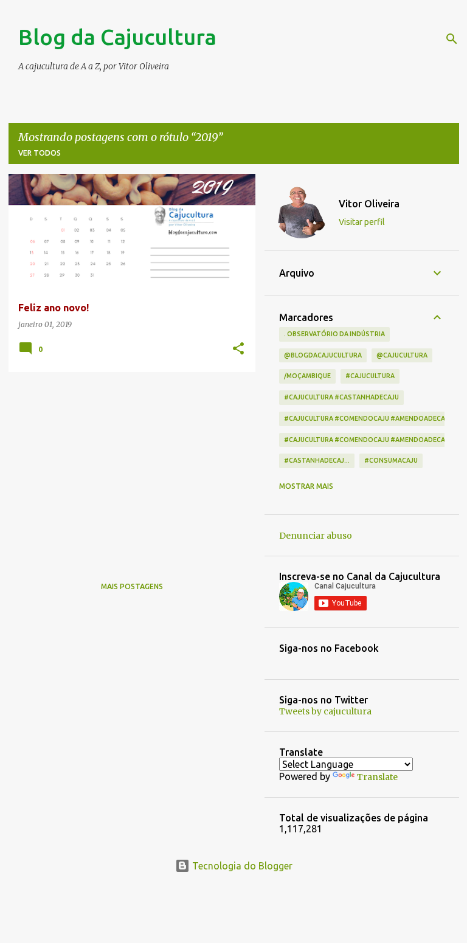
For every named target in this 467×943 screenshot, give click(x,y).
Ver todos (39, 153)
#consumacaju (391, 460)
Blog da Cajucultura (117, 36)
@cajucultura (401, 355)
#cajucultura (370, 375)
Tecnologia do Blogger (241, 865)
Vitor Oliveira (369, 203)
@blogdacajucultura (323, 355)
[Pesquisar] (452, 39)
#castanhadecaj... (317, 460)
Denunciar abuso (315, 535)
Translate (377, 777)
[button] (238, 349)
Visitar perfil (362, 222)
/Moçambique (307, 375)
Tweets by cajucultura (325, 711)
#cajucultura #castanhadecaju (341, 397)
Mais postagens (132, 586)
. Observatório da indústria (334, 333)
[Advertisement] (127, 466)
